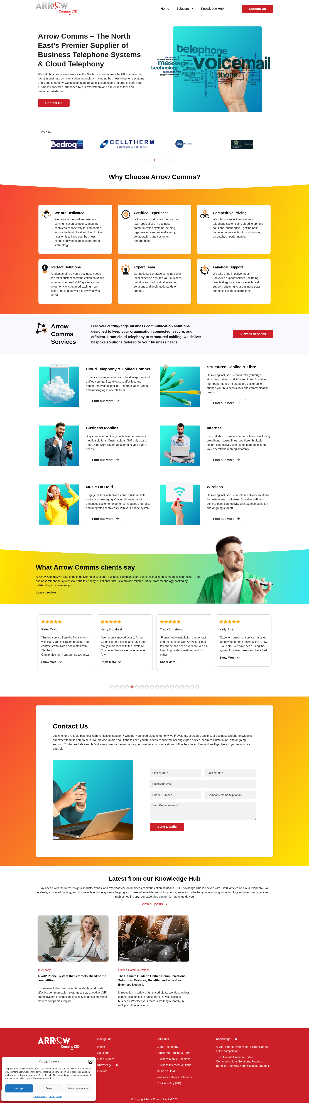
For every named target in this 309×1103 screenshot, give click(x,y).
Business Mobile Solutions (173, 1058)
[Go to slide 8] (170, 160)
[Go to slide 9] (175, 160)
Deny (49, 1088)
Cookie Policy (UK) (169, 1083)
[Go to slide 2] (140, 160)
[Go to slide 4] (150, 160)
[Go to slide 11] (162, 687)
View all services (253, 334)
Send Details (167, 827)
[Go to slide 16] (187, 687)
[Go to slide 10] (157, 687)
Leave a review (46, 592)
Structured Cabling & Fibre (173, 1052)
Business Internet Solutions (174, 1065)
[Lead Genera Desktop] (56, 8)
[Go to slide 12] (167, 687)
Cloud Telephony (167, 1046)
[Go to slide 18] (197, 687)
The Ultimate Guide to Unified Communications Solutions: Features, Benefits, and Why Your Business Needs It (242, 1061)
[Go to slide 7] (165, 160)
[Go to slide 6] (160, 160)
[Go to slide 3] (145, 160)
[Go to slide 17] (192, 687)
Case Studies (105, 1058)
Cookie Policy (40, 1096)
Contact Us (257, 9)
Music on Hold (166, 1071)
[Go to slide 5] (155, 160)
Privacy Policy (55, 1096)
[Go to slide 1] (135, 160)
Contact (102, 1071)
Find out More (102, 401)
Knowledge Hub (212, 8)
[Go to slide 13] (172, 687)
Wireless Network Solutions (174, 1077)
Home (165, 8)
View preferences (78, 1088)
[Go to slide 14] (177, 687)
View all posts (152, 904)
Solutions (183, 8)
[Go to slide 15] (182, 687)
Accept (19, 1088)
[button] (90, 1061)
